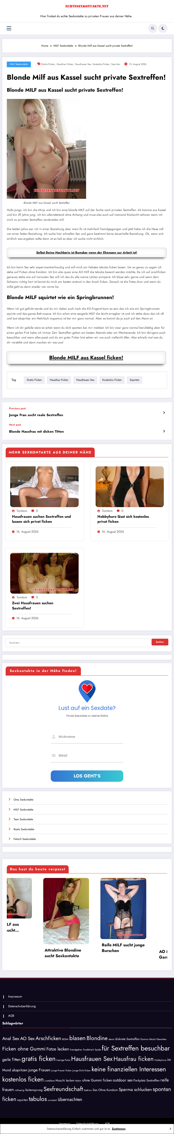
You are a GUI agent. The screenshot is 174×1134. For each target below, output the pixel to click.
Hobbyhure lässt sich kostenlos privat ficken (123, 519)
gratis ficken (48, 64)
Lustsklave (50, 1082)
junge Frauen (39, 1071)
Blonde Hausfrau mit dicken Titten (36, 431)
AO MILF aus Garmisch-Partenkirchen (132, 955)
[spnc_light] (162, 28)
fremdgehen (76, 1050)
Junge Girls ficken (81, 1072)
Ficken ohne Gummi (24, 1049)
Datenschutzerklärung (22, 1007)
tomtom (22, 510)
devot (111, 1040)
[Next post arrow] (164, 431)
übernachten (70, 1100)
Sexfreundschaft (63, 1090)
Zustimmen (119, 1129)
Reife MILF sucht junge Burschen (83, 948)
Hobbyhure (160, 1061)
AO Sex (27, 1039)
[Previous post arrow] (164, 412)
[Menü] (9, 28)
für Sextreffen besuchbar (136, 1049)
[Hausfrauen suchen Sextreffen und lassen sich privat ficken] (44, 486)
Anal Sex (10, 1039)
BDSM (65, 1040)
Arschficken (48, 1039)
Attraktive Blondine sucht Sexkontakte (23, 953)
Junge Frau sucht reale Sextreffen (36, 415)
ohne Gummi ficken (97, 1081)
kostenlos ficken (101, 64)
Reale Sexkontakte (24, 829)
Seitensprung (34, 1091)
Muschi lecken (65, 1081)
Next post (15, 424)
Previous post (17, 408)
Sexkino (88, 1091)
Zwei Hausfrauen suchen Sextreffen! (32, 606)
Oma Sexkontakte (23, 800)
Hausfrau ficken (65, 64)
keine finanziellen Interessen (129, 1070)
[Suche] (152, 28)
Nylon (78, 1082)
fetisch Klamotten (158, 1040)
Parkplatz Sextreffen (146, 1081)
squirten (115, 64)
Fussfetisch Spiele (92, 1050)
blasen (77, 1039)
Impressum (15, 998)
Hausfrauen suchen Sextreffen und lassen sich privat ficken (41, 519)
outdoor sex (123, 1081)
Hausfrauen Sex (83, 64)
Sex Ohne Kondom (105, 1091)
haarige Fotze (63, 1061)
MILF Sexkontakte (19, 64)
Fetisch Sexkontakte (25, 839)
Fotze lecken (57, 1050)
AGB (11, 1017)
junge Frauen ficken (61, 1072)
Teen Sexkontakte (23, 819)
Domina (144, 1040)
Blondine (97, 1039)
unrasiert (52, 1101)
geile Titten (11, 1061)
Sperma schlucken (135, 1091)
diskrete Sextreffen (127, 1040)
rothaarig (19, 1091)
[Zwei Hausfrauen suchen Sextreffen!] (44, 573)
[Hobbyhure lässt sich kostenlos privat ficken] (130, 486)
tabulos (38, 1100)
